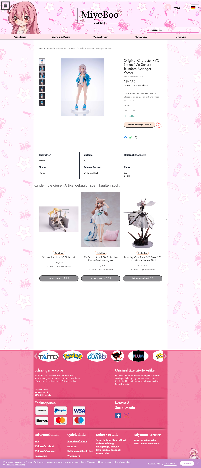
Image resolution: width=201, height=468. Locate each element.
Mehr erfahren (129, 100)
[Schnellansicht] (58, 219)
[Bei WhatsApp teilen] (130, 137)
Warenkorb (73, 456)
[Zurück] (18, 18)
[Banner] (100, 29)
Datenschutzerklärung (15, 464)
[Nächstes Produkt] (166, 219)
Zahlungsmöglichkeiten (80, 451)
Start (41, 48)
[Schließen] (197, 463)
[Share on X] (136, 137)
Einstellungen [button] (154, 463)
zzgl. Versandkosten (141, 85)
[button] (5, 5)
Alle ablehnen (170, 463)
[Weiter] (182, 18)
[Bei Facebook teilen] (125, 137)
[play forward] (165, 356)
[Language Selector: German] (195, 7)
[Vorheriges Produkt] (35, 219)
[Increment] (134, 110)
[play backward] (36, 356)
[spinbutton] (130, 110)
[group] (101, 236)
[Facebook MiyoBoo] (118, 415)
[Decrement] (126, 110)
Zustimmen (187, 463)
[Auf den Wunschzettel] (159, 125)
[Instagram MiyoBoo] (126, 415)
